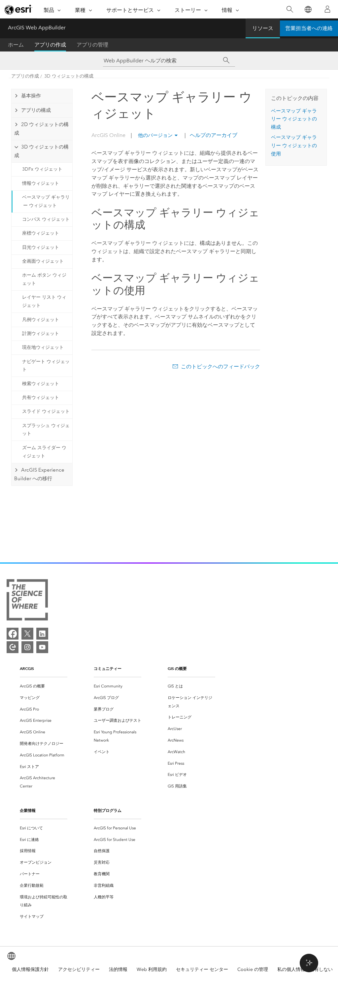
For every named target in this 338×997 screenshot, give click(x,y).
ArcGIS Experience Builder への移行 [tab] (39, 474)
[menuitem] (43, 686)
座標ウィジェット (40, 233)
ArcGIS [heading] (27, 668)
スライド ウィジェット (46, 411)
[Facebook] (12, 634)
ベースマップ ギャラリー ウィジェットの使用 (294, 145)
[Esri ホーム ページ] (18, 9)
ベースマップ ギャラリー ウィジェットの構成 (294, 119)
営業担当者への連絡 (309, 28)
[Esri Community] (12, 647)
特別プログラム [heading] (107, 810)
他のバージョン (155, 135)
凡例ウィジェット (40, 319)
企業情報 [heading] (28, 810)
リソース (262, 28)
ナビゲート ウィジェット (46, 366)
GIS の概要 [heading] (177, 668)
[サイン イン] (327, 9)
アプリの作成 (50, 45)
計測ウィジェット (40, 333)
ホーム (16, 45)
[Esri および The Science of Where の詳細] (27, 601)
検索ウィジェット (40, 383)
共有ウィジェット (40, 397)
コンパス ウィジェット (46, 219)
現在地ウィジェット (43, 347)
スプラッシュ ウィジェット (46, 430)
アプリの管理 (92, 45)
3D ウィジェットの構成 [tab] (41, 151)
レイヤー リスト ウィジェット (44, 301)
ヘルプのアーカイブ (212, 135)
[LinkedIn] (42, 634)
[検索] (290, 9)
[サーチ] (226, 60)
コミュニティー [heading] (107, 668)
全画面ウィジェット (43, 261)
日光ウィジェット (40, 247)
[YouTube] (42, 647)
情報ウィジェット (40, 183)
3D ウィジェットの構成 (68, 76)
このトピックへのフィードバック (220, 366)
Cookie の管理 (252, 969)
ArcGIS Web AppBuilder (37, 27)
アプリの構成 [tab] (36, 110)
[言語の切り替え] (308, 9)
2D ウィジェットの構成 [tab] (41, 128)
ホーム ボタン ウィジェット (44, 279)
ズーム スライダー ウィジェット (44, 452)
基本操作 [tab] (31, 96)
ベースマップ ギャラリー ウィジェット (46, 201)
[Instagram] (27, 647)
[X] (27, 634)
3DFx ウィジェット (42, 169)
